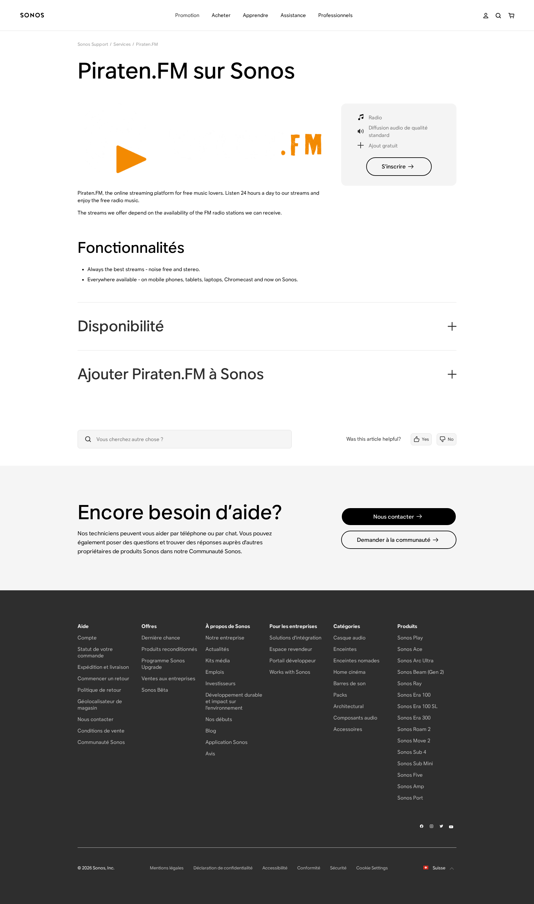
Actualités (217, 649)
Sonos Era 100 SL (417, 706)
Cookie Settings (372, 868)
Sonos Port (410, 798)
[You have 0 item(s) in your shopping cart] (511, 15)
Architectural (348, 706)
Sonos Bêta (155, 690)
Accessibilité (274, 868)
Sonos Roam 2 (413, 729)
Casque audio (349, 637)
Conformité (308, 868)
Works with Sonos (289, 672)
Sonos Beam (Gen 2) (420, 672)
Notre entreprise (225, 637)
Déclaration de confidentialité (222, 868)
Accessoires (347, 729)
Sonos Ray (409, 683)
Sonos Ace (409, 649)
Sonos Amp (410, 786)
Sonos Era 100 (413, 695)
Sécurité (338, 868)
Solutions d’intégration (295, 637)
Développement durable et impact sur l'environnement (234, 701)
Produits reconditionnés (169, 649)
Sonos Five (410, 775)
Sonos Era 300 (413, 718)
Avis (210, 753)
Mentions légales (167, 868)
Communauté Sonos (101, 742)
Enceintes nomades (356, 660)
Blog (211, 731)
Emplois (215, 672)
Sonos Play (410, 637)
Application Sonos (227, 742)
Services (122, 44)
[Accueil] (32, 16)
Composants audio (355, 718)
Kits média (218, 660)
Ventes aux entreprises (168, 678)
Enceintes (345, 649)
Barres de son (349, 683)
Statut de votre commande (95, 652)
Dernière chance (161, 637)
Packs (340, 695)
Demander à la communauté (393, 539)
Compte (87, 637)
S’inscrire (394, 166)
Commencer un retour (103, 678)
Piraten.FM (147, 44)
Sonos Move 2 (413, 740)
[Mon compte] (485, 15)
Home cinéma (349, 672)
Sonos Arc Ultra (415, 660)
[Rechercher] (498, 15)
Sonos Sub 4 (411, 752)
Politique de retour (99, 690)
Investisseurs (220, 683)
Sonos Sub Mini (415, 763)
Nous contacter (393, 516)
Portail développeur (292, 660)
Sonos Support (93, 44)
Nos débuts (219, 719)
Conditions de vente (101, 731)
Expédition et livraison (103, 667)
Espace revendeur (290, 649)
